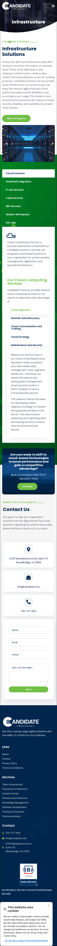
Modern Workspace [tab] (17, 214)
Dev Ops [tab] (11, 222)
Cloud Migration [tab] (20, 310)
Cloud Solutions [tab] (15, 173)
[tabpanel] (28, 335)
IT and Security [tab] (15, 189)
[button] (53, 6)
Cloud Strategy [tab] (20, 337)
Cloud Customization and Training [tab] (26, 327)
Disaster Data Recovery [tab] (25, 318)
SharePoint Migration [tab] (18, 181)
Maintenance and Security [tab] (26, 345)
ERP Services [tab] (13, 206)
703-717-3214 (28, 611)
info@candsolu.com (28, 586)
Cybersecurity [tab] (14, 198)
